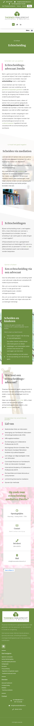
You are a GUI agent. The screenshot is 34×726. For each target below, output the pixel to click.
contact (9, 407)
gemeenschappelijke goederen (12, 89)
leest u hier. (20, 400)
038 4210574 (17, 546)
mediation (20, 171)
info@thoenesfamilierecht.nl (17, 561)
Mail (17, 558)
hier (27, 246)
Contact (17, 529)
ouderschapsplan (8, 123)
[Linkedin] (3, 646)
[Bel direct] (17, 540)
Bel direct (17, 543)
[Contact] (17, 525)
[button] (13, 24)
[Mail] (17, 555)
